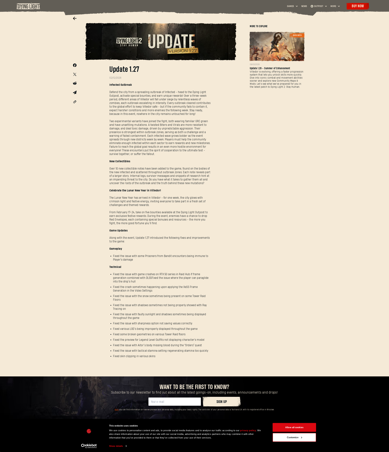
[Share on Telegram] (75, 93)
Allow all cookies (294, 427)
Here (117, 410)
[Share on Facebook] (75, 66)
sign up (222, 402)
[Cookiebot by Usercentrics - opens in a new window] (89, 446)
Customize (292, 437)
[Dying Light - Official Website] (28, 9)
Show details (116, 446)
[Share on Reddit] (75, 83)
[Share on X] (75, 74)
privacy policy (248, 430)
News (304, 6)
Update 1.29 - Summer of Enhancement (270, 68)
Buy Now (358, 6)
